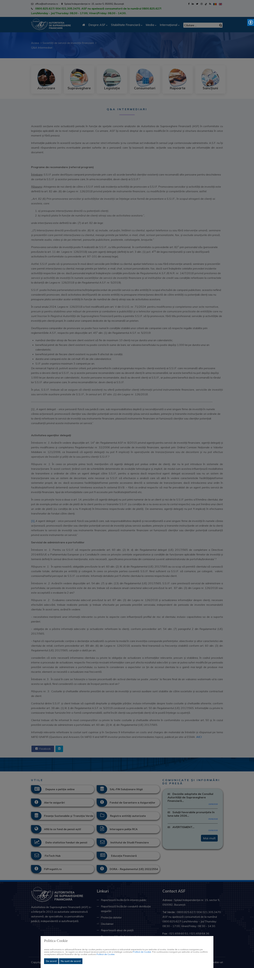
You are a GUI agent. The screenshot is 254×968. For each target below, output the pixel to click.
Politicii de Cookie (142, 952)
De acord (51, 961)
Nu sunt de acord (71, 961)
